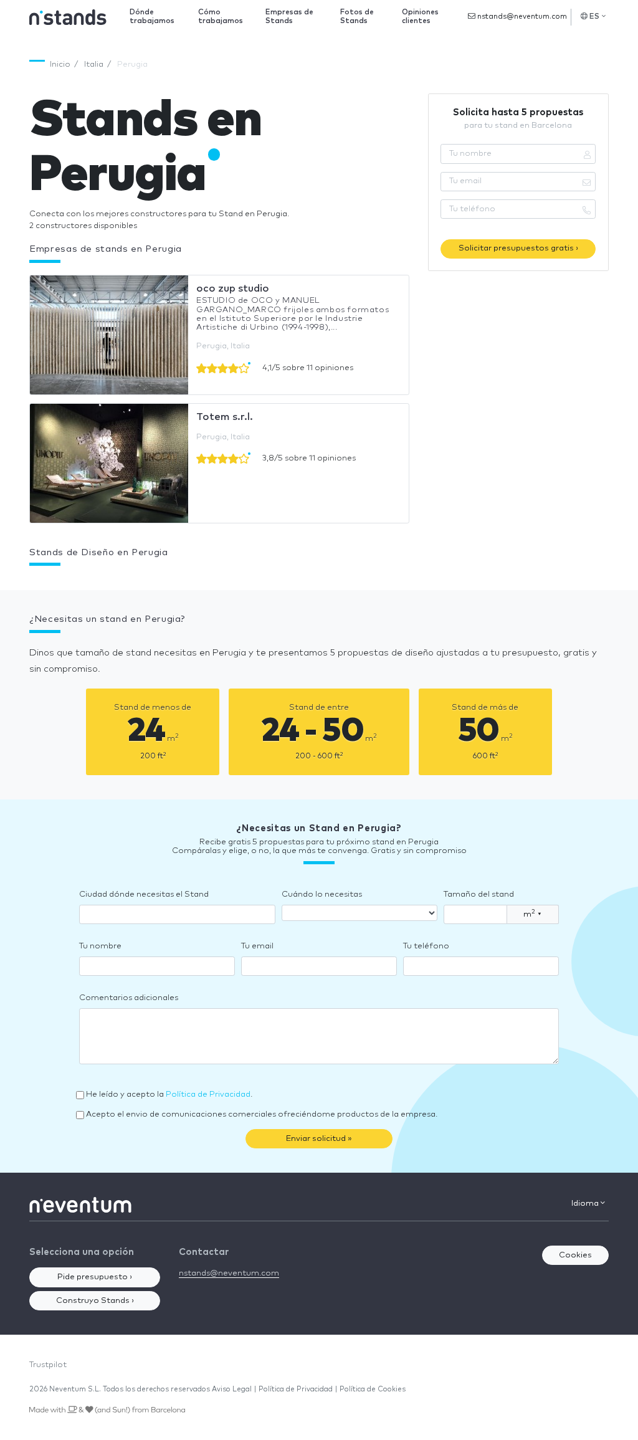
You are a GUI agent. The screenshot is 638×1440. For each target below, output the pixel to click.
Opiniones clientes (420, 16)
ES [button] (595, 16)
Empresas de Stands (289, 16)
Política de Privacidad (208, 1094)
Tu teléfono (426, 946)
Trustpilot (48, 1365)
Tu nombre (100, 946)
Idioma (586, 1203)
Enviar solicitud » (319, 1139)
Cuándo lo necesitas (322, 894)
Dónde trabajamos (152, 16)
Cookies (575, 1255)
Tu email (257, 946)
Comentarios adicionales (128, 998)
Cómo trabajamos (220, 16)
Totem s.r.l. (224, 417)
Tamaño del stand (479, 894)
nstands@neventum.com (521, 16)
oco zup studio (232, 288)
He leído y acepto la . (169, 1094)
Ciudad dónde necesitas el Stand (144, 894)
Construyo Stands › (95, 1301)
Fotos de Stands (357, 16)
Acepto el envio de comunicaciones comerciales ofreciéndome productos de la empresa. (261, 1114)
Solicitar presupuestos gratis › (518, 248)
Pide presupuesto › (94, 1277)
